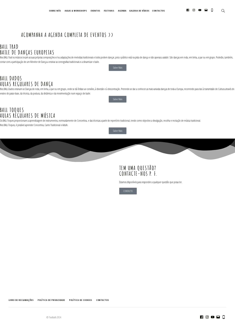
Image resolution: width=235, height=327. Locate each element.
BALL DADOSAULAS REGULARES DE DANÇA (26, 81)
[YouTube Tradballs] (199, 10)
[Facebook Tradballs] (187, 10)
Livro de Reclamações (21, 300)
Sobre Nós (55, 10)
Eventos (95, 10)
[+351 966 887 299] (212, 10)
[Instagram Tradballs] (193, 10)
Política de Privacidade (51, 300)
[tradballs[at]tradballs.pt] (206, 10)
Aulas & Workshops (76, 10)
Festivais (109, 10)
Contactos (158, 10)
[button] (3, 26)
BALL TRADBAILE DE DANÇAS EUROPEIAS (27, 49)
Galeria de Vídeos (139, 10)
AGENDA (122, 10)
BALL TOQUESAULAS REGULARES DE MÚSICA (27, 112)
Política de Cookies (80, 300)
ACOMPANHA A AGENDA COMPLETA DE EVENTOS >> (67, 34)
